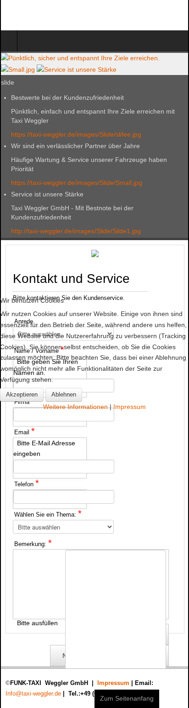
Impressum (129, 406)
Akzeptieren (22, 394)
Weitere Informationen (75, 406)
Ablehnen (63, 394)
